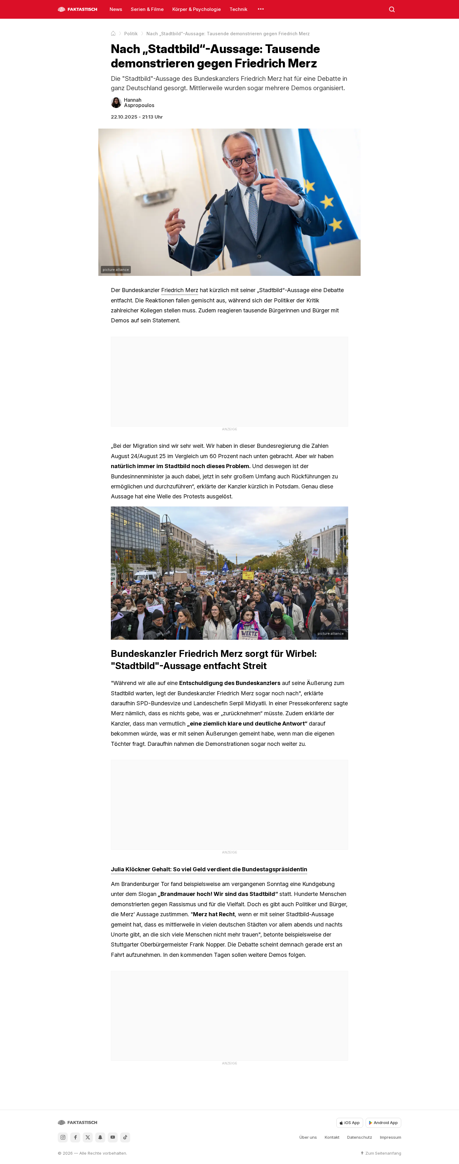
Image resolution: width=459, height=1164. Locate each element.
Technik (238, 9)
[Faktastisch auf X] (88, 1137)
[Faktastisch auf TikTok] (125, 1137)
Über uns (308, 1137)
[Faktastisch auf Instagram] (63, 1137)
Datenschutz (359, 1137)
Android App (386, 1122)
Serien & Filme (147, 9)
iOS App (352, 1122)
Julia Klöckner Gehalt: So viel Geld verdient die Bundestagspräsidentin (209, 869)
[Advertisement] (229, 380)
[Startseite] (113, 33)
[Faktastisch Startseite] (77, 9)
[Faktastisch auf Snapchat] (100, 1137)
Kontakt (332, 1137)
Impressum (390, 1137)
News (116, 9)
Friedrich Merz (179, 290)
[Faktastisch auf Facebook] (75, 1137)
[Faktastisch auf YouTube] (113, 1137)
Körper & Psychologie (196, 9)
